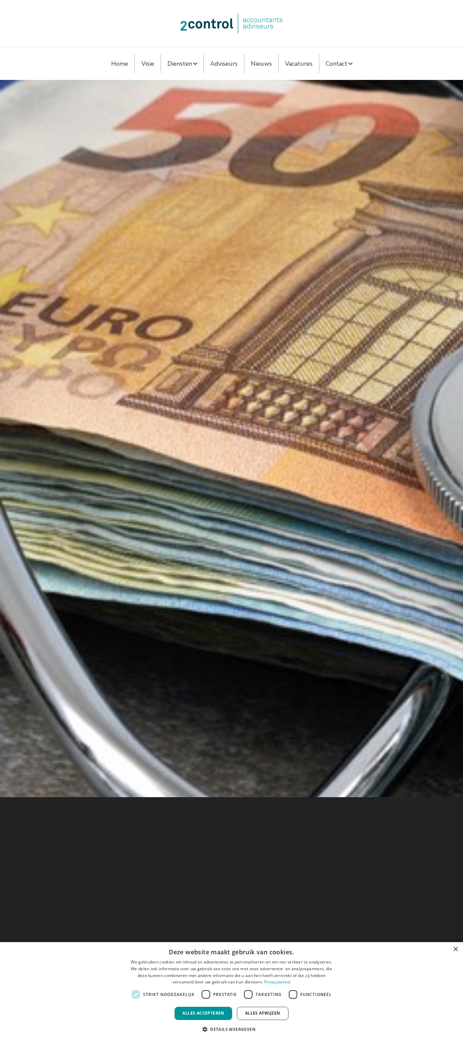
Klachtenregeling (272, 913)
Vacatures (299, 64)
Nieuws (261, 64)
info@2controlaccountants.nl (113, 889)
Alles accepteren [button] (203, 1013)
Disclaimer (264, 905)
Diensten (179, 64)
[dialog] (231, 991)
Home (119, 64)
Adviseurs (224, 64)
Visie (147, 64)
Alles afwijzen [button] (262, 1013)
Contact (336, 64)
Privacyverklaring (272, 897)
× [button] (455, 949)
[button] (195, 63)
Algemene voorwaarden (280, 889)
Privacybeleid (277, 982)
